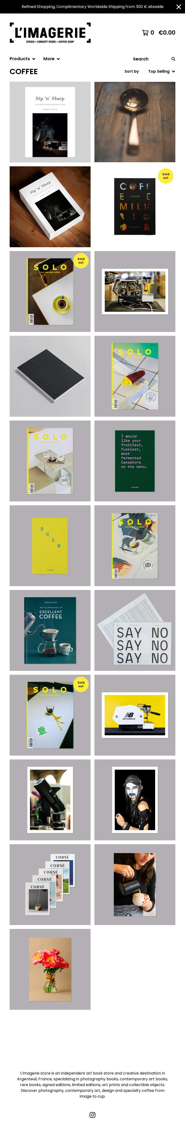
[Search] (173, 59)
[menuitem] (23, 59)
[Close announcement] (178, 6)
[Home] (52, 32)
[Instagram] (92, 1115)
